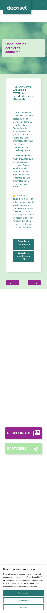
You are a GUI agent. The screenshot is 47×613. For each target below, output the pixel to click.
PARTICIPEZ (16, 448)
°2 (24, 256)
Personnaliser (23, 600)
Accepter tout (23, 593)
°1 (24, 244)
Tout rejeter (23, 607)
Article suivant (34, 282)
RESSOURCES (18, 433)
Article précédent (12, 282)
